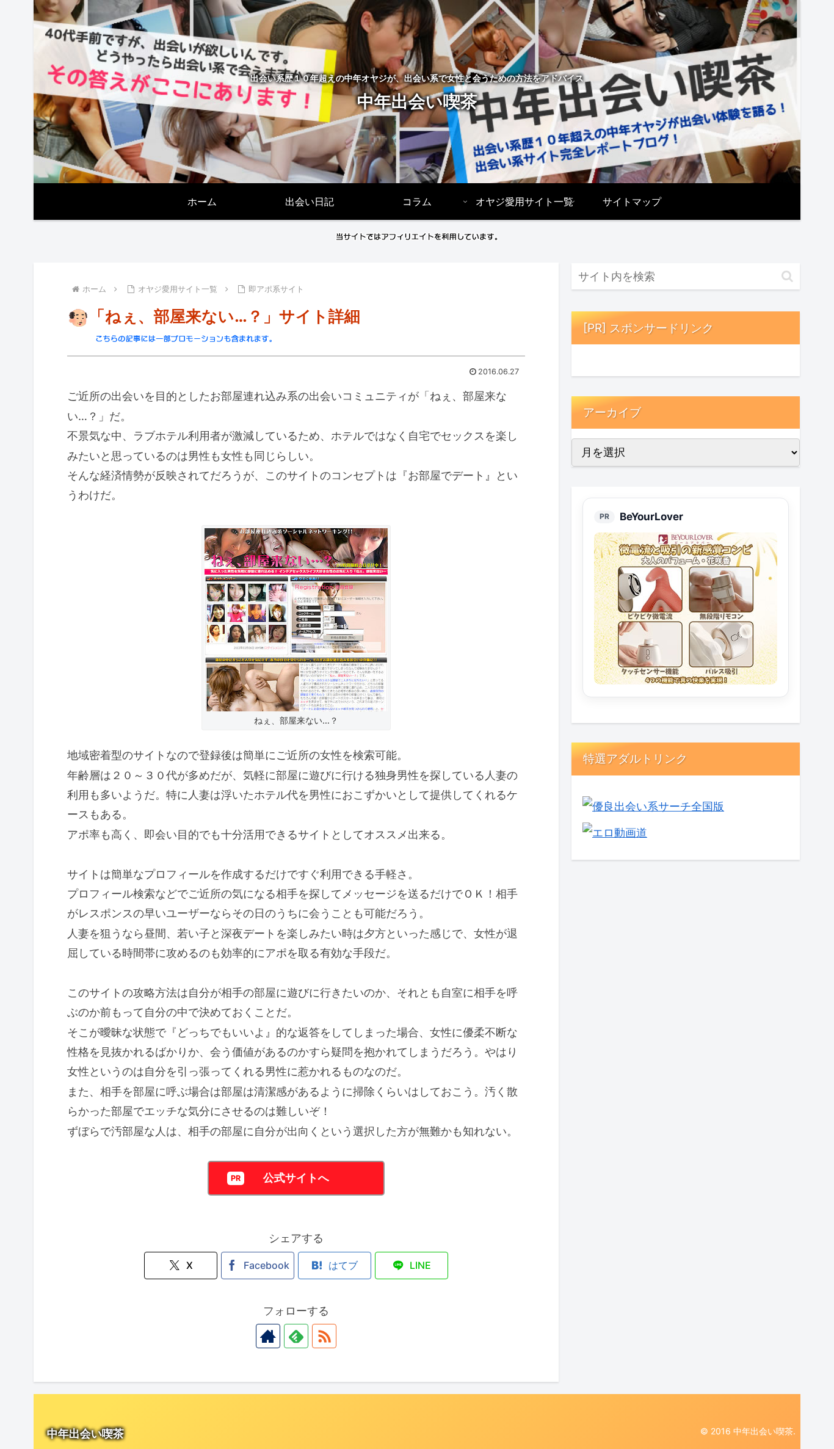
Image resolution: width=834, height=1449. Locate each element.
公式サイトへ (296, 1177)
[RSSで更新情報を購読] (324, 1336)
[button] (787, 276)
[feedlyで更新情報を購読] (296, 1336)
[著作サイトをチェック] (268, 1336)
